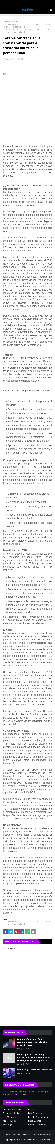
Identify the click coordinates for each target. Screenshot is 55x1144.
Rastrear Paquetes (37, 1124)
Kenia (7, 59)
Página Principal (10, 21)
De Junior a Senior (11, 1113)
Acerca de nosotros (21, 1134)
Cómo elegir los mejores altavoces (34, 1069)
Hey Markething (10, 1116)
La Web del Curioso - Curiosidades (35, 1139)
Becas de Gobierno (12, 1109)
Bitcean (31, 1109)
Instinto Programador (38, 1116)
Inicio (7, 1134)
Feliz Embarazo (35, 1113)
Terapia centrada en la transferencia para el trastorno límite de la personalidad (26, 25)
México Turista (9, 1120)
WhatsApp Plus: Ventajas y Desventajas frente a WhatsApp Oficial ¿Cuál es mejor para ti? (33, 1057)
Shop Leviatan (35, 1120)
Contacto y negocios (42, 1134)
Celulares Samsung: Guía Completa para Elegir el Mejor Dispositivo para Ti (32, 1042)
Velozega (7, 1124)
